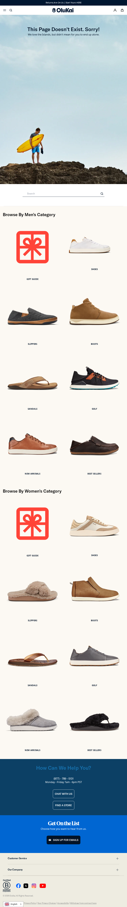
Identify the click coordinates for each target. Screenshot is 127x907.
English (14, 904)
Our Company (63, 870)
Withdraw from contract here (83, 903)
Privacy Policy (30, 903)
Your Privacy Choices (46, 903)
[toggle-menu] (117, 858)
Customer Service (63, 859)
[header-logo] (63, 10)
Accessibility (63, 903)
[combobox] (13, 904)
